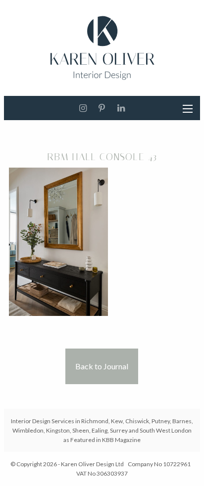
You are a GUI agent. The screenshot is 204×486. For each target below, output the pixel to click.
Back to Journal (101, 366)
